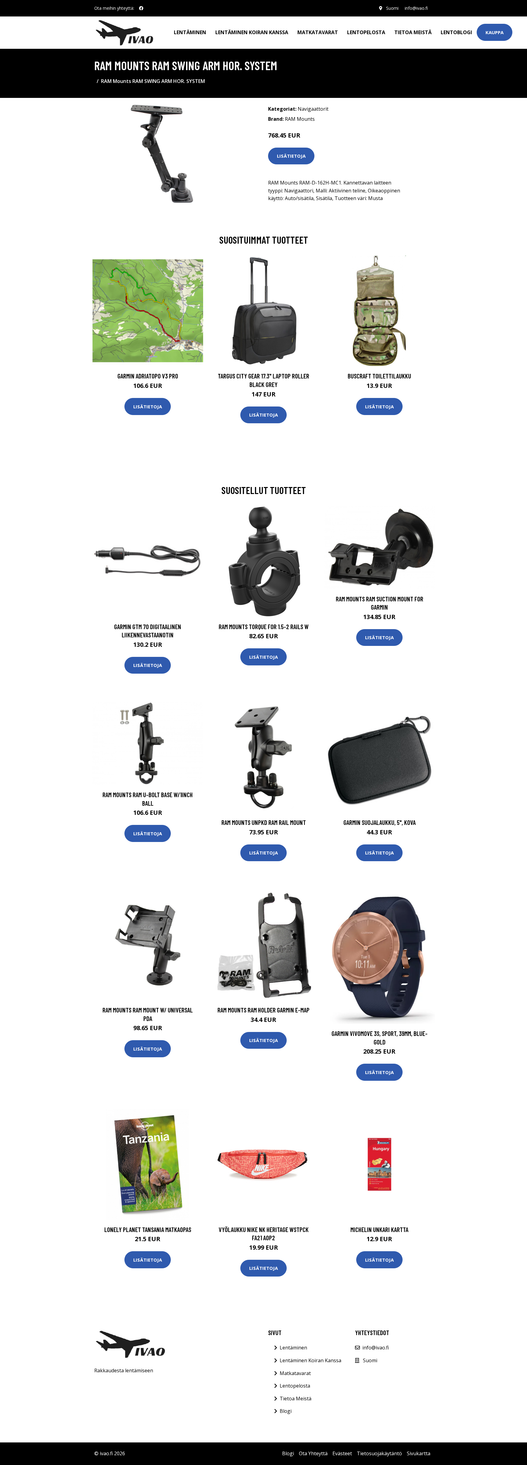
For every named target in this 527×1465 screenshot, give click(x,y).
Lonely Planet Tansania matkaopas (147, 1229)
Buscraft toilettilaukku (379, 376)
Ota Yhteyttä (313, 1453)
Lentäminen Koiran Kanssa (310, 1360)
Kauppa (495, 32)
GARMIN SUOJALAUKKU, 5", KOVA (379, 822)
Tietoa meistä (413, 32)
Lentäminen (190, 32)
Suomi (392, 8)
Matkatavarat (317, 32)
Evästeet (342, 1453)
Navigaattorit (313, 109)
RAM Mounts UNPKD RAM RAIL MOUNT (263, 822)
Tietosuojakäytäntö (379, 1453)
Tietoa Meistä (295, 1398)
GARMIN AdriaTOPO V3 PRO (147, 376)
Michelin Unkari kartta (379, 1229)
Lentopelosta (366, 32)
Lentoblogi (456, 32)
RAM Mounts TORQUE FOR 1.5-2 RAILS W (264, 626)
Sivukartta (418, 1453)
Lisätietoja (291, 156)
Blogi (286, 1411)
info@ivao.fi (416, 8)
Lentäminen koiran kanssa (251, 32)
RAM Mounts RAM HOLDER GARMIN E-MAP (263, 1010)
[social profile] (141, 8)
